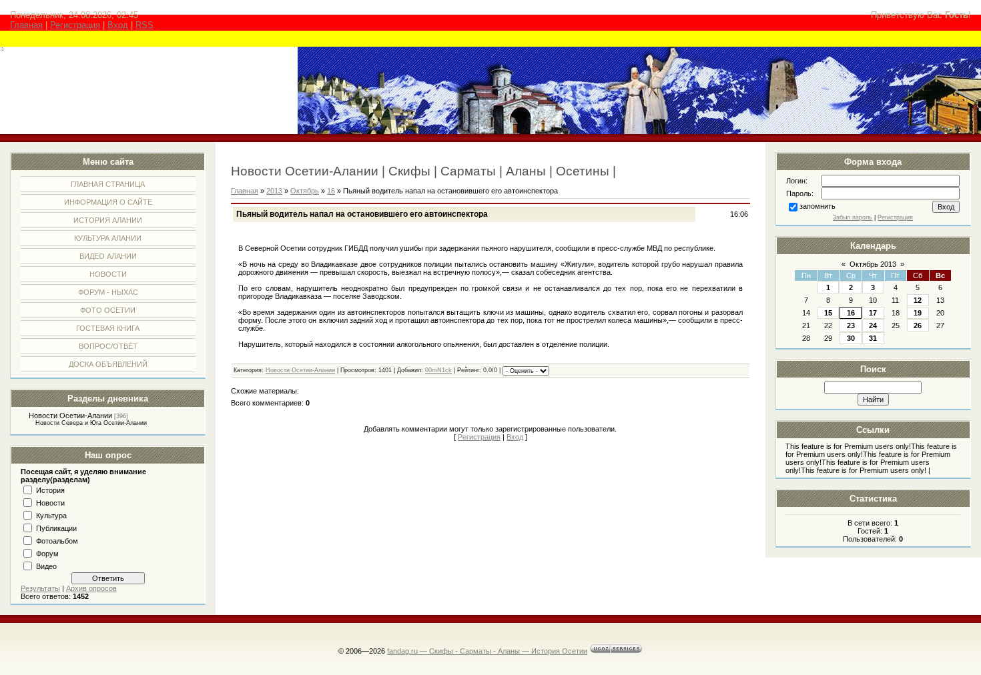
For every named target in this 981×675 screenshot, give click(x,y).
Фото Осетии (107, 310)
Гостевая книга (107, 328)
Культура (51, 516)
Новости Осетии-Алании (70, 416)
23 (851, 325)
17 (873, 313)
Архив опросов (91, 588)
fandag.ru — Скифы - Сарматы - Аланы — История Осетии (487, 651)
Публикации (56, 528)
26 (918, 325)
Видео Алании (108, 256)
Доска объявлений (108, 364)
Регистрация (75, 25)
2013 (274, 191)
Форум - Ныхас (108, 292)
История (50, 490)
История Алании (107, 220)
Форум (47, 554)
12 (918, 300)
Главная (26, 25)
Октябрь (304, 191)
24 (873, 325)
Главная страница (108, 184)
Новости (108, 274)
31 (873, 338)
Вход (117, 25)
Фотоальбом (57, 541)
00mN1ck (438, 370)
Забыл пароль (852, 217)
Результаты (40, 588)
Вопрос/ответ (108, 346)
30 (851, 338)
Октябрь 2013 (873, 264)
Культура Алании (107, 238)
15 (828, 313)
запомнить (817, 206)
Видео (46, 566)
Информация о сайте (108, 202)
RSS (144, 25)
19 (918, 313)
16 (851, 313)
